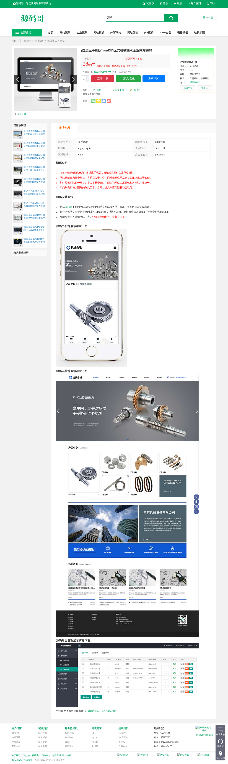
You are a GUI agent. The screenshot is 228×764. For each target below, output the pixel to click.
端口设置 (69, 746)
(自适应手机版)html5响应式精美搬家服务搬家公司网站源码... (34, 145)
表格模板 (182, 32)
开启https (122, 746)
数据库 (95, 746)
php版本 (122, 733)
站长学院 (199, 32)
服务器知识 (71, 728)
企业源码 (82, 32)
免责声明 (56, 755)
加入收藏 (21, 114)
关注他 (204, 88)
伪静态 (121, 742)
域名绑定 (42, 742)
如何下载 (16, 737)
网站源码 (65, 32)
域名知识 (43, 728)
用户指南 (17, 728)
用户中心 (208, 17)
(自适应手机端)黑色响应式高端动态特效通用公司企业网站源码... (34, 240)
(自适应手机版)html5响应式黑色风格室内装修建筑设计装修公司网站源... (34, 181)
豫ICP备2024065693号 (22, 760)
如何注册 (16, 733)
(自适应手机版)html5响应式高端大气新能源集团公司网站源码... (34, 133)
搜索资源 (16, 742)
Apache (95, 742)
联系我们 (36, 755)
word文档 (165, 32)
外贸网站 (115, 32)
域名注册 (42, 733)
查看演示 (154, 78)
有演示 (137, 90)
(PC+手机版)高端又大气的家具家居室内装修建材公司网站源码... (34, 205)
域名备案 (42, 746)
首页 (50, 32)
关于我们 (16, 755)
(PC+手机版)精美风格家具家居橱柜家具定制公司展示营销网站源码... (34, 193)
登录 (165, 3)
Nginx (94, 737)
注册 (179, 3)
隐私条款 (46, 755)
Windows (69, 737)
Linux (67, 742)
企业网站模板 (109, 711)
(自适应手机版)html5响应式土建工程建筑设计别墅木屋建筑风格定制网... (34, 169)
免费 (99, 90)
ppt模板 (148, 32)
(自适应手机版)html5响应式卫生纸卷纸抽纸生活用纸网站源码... (34, 217)
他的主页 (187, 88)
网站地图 (66, 755)
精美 (62, 40)
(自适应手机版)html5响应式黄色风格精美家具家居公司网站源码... (34, 157)
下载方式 (16, 746)
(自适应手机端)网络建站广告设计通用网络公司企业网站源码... (34, 228)
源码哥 (28, 40)
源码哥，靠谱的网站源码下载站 (33, 3)
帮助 (212, 3)
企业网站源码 (91, 711)
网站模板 (99, 32)
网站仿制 (132, 32)
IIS (93, 733)
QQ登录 (150, 3)
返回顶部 (220, 758)
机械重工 (52, 40)
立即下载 (102, 78)
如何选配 (69, 733)
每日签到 (196, 3)
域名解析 (42, 737)
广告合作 (26, 755)
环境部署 (97, 728)
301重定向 (123, 737)
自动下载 (119, 90)
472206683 (195, 82)
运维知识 (123, 728)
